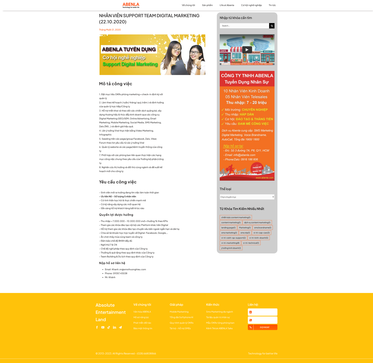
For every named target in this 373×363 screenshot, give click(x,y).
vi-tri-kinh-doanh (258, 238)
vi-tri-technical (251, 243)
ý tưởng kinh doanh (231, 248)
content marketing (231, 222)
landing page (228, 227)
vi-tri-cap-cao (262, 232)
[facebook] (97, 327)
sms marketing (229, 232)
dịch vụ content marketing (257, 222)
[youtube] (102, 327)
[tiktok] (108, 327)
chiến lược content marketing (235, 217)
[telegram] (120, 327)
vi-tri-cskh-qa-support (233, 238)
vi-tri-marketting (230, 243)
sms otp (245, 232)
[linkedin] (114, 327)
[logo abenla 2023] (131, 3)
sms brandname (262, 227)
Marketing (245, 227)
